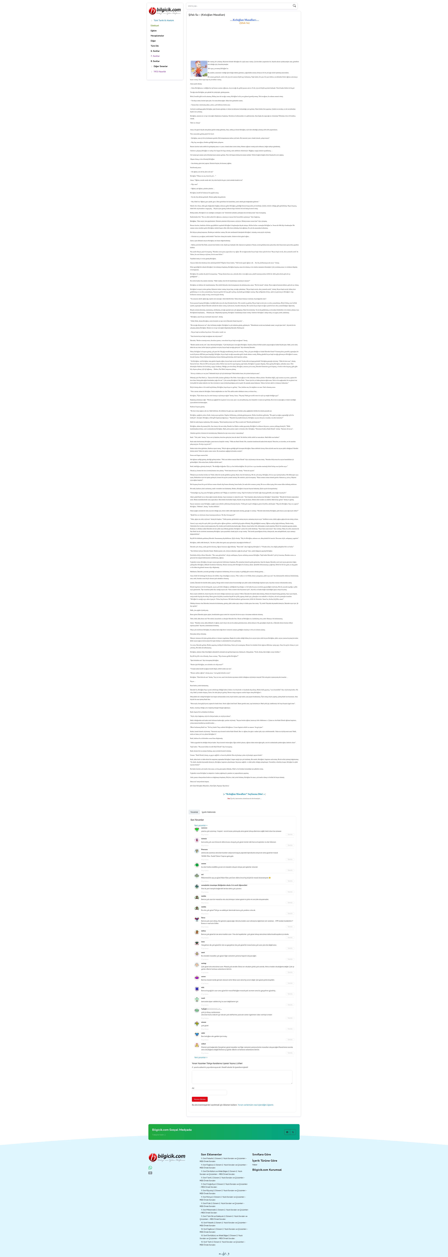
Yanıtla (290, 834)
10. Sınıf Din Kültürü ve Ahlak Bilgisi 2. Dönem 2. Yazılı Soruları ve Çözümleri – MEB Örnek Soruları (221, 1236)
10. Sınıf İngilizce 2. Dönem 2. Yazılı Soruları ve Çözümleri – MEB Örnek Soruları (224, 1230)
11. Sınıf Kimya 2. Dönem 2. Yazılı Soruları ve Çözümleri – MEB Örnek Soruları (223, 1198)
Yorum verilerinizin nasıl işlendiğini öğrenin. (256, 1105)
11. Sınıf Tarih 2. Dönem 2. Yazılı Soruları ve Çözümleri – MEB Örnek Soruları (222, 1179)
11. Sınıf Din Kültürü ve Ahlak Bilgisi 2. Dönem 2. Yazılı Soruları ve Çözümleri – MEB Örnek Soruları (221, 1172)
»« (244, 794)
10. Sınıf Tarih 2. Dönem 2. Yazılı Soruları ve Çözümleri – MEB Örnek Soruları (222, 1243)
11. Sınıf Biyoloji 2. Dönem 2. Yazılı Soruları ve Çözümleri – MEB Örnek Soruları (223, 1192)
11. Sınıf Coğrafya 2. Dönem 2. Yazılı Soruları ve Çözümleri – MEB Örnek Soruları (223, 1185)
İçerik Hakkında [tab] (208, 812)
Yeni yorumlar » (200, 825)
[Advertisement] (244, 42)
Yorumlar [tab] (194, 812)
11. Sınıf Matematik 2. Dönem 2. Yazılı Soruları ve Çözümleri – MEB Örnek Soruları (224, 1211)
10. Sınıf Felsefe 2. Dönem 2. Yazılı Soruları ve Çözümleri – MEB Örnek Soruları (223, 1224)
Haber (254, 1165)
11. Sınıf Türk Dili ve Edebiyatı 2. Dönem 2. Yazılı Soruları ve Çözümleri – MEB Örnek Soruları (223, 1217)
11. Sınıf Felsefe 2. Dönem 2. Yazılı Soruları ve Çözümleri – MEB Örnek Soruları (223, 1159)
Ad (193, 1088)
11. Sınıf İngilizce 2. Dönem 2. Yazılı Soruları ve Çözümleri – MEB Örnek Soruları (223, 1166)
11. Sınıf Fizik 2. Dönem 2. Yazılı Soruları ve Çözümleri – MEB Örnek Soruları (222, 1204)
